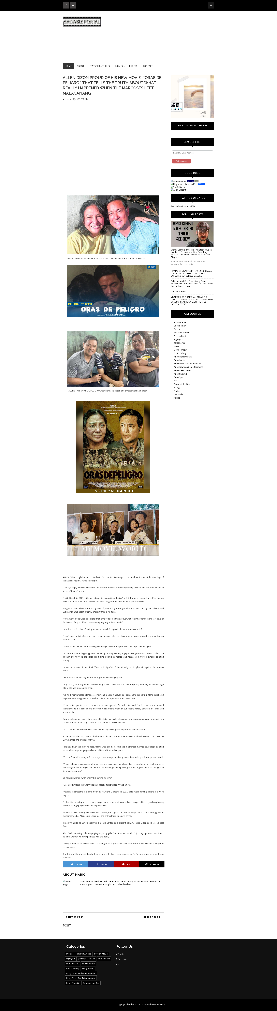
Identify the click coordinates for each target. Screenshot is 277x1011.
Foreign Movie (180, 336)
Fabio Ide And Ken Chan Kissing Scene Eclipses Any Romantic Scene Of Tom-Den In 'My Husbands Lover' (192, 283)
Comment (155, 864)
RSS (119, 964)
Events (177, 329)
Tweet (78, 864)
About (80, 66)
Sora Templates (147, 1007)
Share (104, 864)
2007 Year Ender (178, 291)
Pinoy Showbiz (180, 373)
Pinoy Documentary (183, 356)
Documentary (180, 325)
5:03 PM (80, 99)
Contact (148, 66)
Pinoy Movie (179, 360)
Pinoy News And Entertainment (188, 367)
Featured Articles (100, 66)
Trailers (177, 391)
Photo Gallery (180, 353)
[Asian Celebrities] (180, 189)
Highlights (178, 339)
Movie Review (180, 349)
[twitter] (73, 5)
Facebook (122, 959)
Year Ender (179, 394)
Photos (133, 66)
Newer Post (76, 917)
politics (177, 397)
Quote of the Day (182, 384)
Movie (176, 346)
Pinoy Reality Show (182, 370)
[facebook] (66, 5)
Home (68, 66)
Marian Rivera (72, 963)
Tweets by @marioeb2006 (183, 206)
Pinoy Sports (179, 377)
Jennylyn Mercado (86, 958)
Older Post (151, 917)
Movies (119, 66)
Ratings (177, 387)
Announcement (181, 322)
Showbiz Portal (133, 1004)
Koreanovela (179, 342)
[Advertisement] (162, 37)
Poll (175, 380)
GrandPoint (159, 1004)
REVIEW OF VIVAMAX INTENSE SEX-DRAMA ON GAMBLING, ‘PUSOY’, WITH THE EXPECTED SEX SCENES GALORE (191, 273)
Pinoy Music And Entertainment (188, 363)
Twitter (121, 954)
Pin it (130, 864)
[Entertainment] (179, 181)
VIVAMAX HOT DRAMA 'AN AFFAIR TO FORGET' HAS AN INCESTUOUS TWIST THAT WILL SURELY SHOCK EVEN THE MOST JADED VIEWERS (192, 301)
